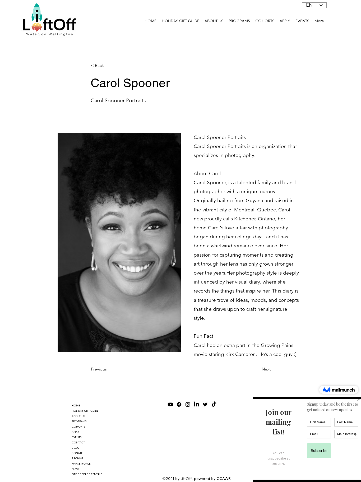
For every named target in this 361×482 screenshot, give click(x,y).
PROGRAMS (79, 421)
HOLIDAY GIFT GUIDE (85, 411)
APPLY (76, 432)
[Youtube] (170, 404)
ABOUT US (78, 416)
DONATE (77, 453)
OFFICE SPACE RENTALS (87, 474)
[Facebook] (179, 404)
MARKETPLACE (81, 463)
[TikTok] (214, 404)
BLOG (75, 447)
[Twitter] (205, 404)
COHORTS (78, 426)
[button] (239, 21)
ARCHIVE (78, 458)
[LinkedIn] (196, 404)
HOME (76, 405)
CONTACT (78, 442)
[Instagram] (188, 404)
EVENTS (76, 437)
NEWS (75, 469)
